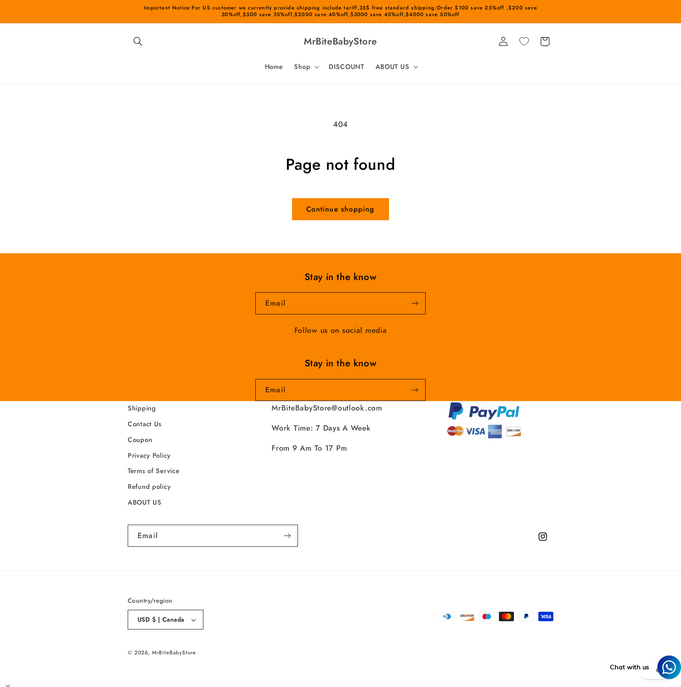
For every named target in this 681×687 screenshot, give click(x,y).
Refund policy (149, 486)
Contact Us (145, 424)
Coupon (140, 439)
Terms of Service (154, 470)
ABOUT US (145, 502)
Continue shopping (340, 209)
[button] (138, 41)
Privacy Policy (149, 455)
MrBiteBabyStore (174, 652)
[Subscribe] (414, 303)
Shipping (142, 408)
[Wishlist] (524, 41)
